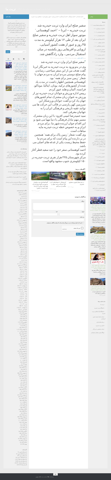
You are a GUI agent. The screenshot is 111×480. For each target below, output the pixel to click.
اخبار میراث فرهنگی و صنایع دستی (98, 208)
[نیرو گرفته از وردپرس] (48, 476)
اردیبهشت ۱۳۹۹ (23, 329)
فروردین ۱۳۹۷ (23, 375)
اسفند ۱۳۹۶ (24, 376)
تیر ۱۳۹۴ (25, 435)
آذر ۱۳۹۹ (25, 316)
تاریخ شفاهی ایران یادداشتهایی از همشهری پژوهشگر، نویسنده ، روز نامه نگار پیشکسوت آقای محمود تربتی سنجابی (98, 142)
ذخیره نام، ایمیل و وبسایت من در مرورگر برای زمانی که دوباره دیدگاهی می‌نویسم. (64, 222)
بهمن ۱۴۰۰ (24, 291)
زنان (16, 67)
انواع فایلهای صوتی (99, 135)
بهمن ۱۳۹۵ (24, 400)
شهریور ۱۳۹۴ (24, 431)
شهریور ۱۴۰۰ (24, 300)
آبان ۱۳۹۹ (24, 318)
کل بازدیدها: (24, 464)
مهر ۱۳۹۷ (24, 364)
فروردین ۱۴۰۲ (23, 265)
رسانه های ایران (100, 322)
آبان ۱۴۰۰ (24, 296)
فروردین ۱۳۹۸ (23, 353)
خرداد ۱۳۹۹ (24, 327)
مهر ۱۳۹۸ (24, 342)
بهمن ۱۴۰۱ (24, 269)
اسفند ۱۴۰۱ (24, 267)
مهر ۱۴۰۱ (24, 276)
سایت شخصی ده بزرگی (98, 329)
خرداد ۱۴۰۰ (24, 305)
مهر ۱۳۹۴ (24, 429)
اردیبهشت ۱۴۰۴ (23, 220)
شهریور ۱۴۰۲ (24, 256)
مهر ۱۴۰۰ (24, 298)
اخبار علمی (101, 69)
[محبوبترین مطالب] (13, 59)
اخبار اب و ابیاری (100, 28)
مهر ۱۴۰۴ (24, 211)
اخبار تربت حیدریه (100, 325)
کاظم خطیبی (80, 58)
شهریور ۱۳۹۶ (24, 387)
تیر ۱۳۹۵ (25, 413)
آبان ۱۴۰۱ (24, 274)
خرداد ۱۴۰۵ (24, 198)
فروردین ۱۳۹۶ (23, 396)
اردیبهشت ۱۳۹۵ (23, 416)
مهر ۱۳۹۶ (24, 386)
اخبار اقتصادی (18, 85)
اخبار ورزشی (55, 16)
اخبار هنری (20, 67)
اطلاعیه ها (101, 116)
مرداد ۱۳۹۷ (24, 367)
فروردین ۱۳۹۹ (23, 331)
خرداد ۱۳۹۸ (24, 349)
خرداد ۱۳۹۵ (24, 415)
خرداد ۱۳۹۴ (24, 437)
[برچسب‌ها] (24, 59)
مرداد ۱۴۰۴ (24, 214)
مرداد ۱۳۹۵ (24, 411)
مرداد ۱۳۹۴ (24, 433)
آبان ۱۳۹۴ (24, 427)
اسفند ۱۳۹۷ (24, 355)
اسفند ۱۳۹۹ (24, 311)
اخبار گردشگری (63, 16)
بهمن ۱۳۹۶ (24, 378)
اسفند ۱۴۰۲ (24, 245)
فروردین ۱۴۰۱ (23, 287)
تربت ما (11, 9)
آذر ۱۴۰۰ (25, 295)
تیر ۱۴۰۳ (25, 238)
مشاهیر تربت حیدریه (36, 16)
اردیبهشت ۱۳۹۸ (23, 351)
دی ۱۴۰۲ (25, 249)
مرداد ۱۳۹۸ (24, 345)
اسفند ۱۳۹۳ (24, 442)
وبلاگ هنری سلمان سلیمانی (97, 332)
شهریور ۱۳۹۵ (24, 409)
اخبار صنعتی (20, 64)
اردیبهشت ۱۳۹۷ (23, 373)
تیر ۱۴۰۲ (25, 260)
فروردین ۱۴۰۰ (23, 309)
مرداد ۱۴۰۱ (24, 280)
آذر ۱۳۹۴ (25, 426)
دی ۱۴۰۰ (25, 293)
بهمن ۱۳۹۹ (24, 313)
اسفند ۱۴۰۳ (24, 224)
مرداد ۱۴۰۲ (24, 258)
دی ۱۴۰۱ (25, 271)
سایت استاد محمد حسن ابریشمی (99, 317)
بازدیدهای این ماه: (22, 461)
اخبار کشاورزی (100, 97)
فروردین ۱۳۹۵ (23, 418)
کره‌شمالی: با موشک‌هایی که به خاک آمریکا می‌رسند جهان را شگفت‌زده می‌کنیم (58, 184)
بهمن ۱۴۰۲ (24, 247)
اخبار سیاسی (20, 119)
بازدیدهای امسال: (22, 463)
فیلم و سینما (101, 167)
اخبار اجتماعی (79, 16)
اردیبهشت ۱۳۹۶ (23, 395)
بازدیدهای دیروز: (23, 455)
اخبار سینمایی (100, 58)
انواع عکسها (101, 132)
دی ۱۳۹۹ (25, 315)
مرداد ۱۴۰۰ (24, 302)
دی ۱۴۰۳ (25, 227)
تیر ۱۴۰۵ (25, 196)
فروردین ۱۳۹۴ (23, 440)
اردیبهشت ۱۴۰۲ (23, 264)
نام (56, 211)
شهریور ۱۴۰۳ (24, 234)
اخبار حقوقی (18, 62)
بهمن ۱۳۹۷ (24, 356)
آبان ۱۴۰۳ (24, 231)
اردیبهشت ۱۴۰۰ (23, 307)
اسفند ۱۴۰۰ (24, 289)
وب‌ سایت (82, 217)
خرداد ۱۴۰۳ (24, 240)
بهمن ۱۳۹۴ (24, 422)
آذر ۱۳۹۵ (25, 404)
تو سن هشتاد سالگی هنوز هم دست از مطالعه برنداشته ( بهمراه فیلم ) (20, 111)
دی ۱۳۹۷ (25, 358)
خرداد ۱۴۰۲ (24, 262)
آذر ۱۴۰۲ (25, 251)
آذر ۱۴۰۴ (25, 207)
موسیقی (16, 69)
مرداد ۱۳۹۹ (24, 324)
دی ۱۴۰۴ (25, 205)
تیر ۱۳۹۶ (25, 391)
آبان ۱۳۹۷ (24, 362)
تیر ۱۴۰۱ (25, 282)
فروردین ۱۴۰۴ (23, 222)
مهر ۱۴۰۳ (24, 233)
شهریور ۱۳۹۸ (24, 344)
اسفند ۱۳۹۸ (24, 333)
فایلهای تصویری (100, 163)
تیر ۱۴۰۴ (25, 216)
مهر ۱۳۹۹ (24, 320)
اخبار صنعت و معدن (99, 62)
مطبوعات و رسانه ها (23, 69)
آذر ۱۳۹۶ (25, 382)
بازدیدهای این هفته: (22, 459)
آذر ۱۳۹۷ (25, 360)
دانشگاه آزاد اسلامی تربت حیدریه (98, 312)
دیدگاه (82, 201)
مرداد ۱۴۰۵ (24, 194)
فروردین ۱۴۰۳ (23, 244)
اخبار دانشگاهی (20, 87)
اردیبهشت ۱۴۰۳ (23, 242)
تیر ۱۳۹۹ (25, 325)
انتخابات (102, 128)
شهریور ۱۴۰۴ (24, 213)
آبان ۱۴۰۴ (24, 209)
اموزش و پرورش (100, 125)
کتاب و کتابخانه (23, 90)
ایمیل (82, 211)
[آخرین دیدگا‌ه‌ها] (19, 59)
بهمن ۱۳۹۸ (24, 335)
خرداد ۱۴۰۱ (24, 284)
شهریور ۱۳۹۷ (24, 366)
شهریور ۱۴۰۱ (24, 278)
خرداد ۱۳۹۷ (24, 371)
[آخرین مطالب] (8, 59)
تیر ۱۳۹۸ (25, 347)
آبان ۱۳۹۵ (24, 406)
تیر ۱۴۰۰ (25, 304)
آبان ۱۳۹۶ (24, 384)
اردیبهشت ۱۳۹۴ (23, 438)
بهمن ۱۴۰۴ (24, 204)
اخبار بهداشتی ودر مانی (98, 39)
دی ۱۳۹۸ (25, 336)
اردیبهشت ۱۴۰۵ (23, 200)
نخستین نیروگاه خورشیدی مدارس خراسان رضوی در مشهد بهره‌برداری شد (21, 139)
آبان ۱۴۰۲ (24, 253)
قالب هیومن (38, 476)
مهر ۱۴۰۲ (24, 254)
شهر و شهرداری (47, 16)
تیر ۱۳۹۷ (25, 369)
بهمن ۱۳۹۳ (24, 444)
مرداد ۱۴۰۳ (24, 236)
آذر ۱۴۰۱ (25, 273)
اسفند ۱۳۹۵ (24, 398)
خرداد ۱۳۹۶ (24, 393)
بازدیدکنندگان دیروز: (22, 457)
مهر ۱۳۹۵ (24, 407)
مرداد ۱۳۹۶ (24, 389)
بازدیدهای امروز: (23, 452)
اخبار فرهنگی (71, 16)
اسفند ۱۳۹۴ (24, 420)
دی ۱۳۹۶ (25, 380)
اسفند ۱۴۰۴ (24, 202)
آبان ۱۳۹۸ (24, 340)
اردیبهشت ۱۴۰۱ (23, 285)
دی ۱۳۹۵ (25, 402)
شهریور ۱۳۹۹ (24, 322)
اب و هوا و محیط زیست (98, 25)
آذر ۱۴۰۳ (25, 229)
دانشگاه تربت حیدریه (99, 308)
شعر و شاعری (100, 156)
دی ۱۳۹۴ (25, 424)
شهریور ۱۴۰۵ (24, 193)
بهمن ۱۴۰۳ (24, 225)
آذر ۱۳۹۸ (25, 338)
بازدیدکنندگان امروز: (22, 454)
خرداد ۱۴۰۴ (24, 218)
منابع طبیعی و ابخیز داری (98, 181)
